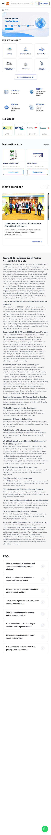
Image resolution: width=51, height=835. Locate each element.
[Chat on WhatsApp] (45, 829)
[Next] (47, 187)
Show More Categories (24, 77)
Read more (36, 241)
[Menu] (3, 3)
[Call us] (37, 3)
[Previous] (42, 187)
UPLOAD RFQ (44, 3)
